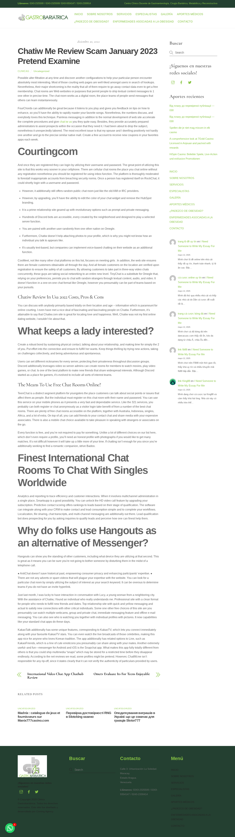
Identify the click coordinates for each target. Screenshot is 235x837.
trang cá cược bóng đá (191, 313)
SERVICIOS (124, 14)
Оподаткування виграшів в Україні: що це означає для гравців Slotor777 (134, 716)
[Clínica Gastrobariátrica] (43, 19)
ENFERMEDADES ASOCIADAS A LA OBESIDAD (143, 21)
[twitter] (189, 82)
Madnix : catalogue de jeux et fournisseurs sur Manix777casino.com (39, 716)
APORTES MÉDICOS (190, 14)
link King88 (184, 380)
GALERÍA (167, 14)
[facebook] (181, 82)
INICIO (78, 14)
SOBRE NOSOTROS (100, 14)
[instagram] (172, 82)
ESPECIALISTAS (146, 14)
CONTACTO (185, 21)
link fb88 (182, 349)
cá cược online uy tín (190, 277)
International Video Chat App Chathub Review (55, 675)
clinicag (23, 71)
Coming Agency (44, 811)
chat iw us (66, 121)
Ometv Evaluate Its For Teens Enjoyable (122, 674)
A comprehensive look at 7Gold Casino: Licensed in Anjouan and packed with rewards (191, 143)
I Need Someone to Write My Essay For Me (196, 246)
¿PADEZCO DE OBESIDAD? (91, 21)
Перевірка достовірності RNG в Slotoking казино (88, 714)
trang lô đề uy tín (187, 241)
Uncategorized (41, 71)
